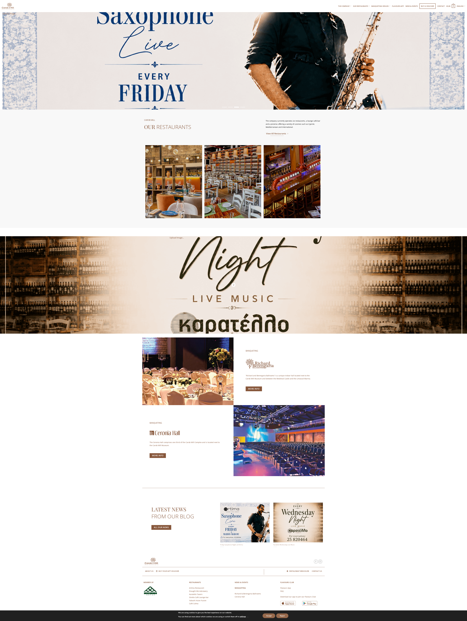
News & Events (411, 6)
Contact (441, 6)
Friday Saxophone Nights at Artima (231, 545)
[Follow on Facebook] (316, 562)
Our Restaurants (360, 6)
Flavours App (398, 6)
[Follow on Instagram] (320, 562)
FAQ (282, 591)
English (460, 6)
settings (243, 616)
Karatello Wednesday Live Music (284, 545)
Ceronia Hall (240, 597)
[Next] (463, 60)
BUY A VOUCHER (427, 6)
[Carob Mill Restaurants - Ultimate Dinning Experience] (8, 6)
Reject (282, 616)
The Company (344, 6)
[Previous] (4, 60)
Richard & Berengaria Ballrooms (248, 594)
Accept (269, 616)
